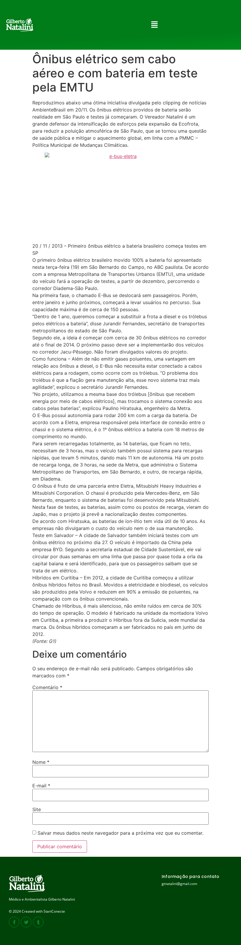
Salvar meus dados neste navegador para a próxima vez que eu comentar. (120, 833)
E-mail (41, 785)
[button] (154, 25)
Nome (40, 762)
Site (36, 809)
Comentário (47, 687)
